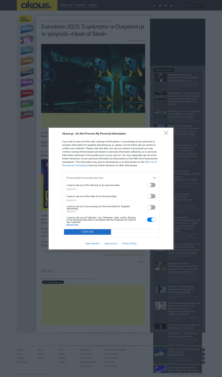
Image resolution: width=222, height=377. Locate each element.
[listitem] (111, 178)
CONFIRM (88, 232)
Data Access (111, 243)
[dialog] (111, 189)
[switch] (151, 185)
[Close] (167, 134)
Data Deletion (93, 243)
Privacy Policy (129, 243)
